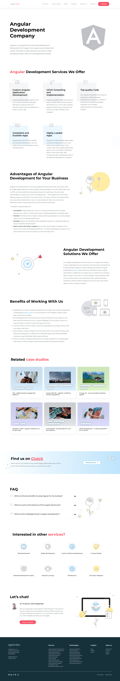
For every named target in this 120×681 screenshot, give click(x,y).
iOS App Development (74, 657)
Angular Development (74, 649)
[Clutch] (15, 675)
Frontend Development (54, 655)
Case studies (56, 4)
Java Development (73, 650)
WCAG (92, 652)
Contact (104, 4)
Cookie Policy (108, 674)
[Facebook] (13, 675)
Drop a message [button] (27, 622)
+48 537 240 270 (12, 658)
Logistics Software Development (56, 649)
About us (83, 4)
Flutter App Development (75, 658)
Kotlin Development (74, 660)
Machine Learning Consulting (55, 661)
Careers (92, 4)
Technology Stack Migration (55, 663)
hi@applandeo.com (12, 656)
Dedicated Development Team (55, 666)
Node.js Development (74, 652)
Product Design (52, 658)
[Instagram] (18, 675)
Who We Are (109, 649)
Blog (65, 4)
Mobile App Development (54, 653)
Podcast (74, 4)
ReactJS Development (74, 653)
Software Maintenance (53, 660)
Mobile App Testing (53, 657)
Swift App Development (75, 663)
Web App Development (54, 652)
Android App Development (75, 655)
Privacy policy (100, 674)
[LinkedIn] (11, 675)
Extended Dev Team (53, 664)
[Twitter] (9, 675)
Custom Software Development (56, 650)
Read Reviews (91, 462)
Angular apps (28, 312)
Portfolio (108, 650)
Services (45, 4)
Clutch (37, 458)
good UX (75, 270)
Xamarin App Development (75, 661)
